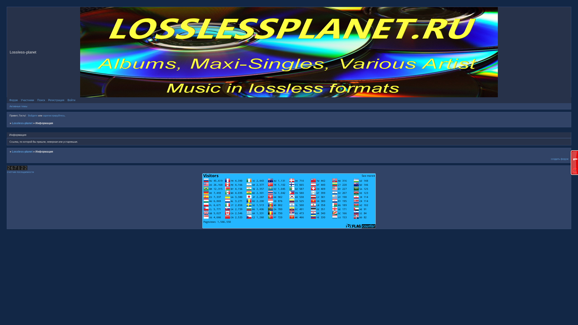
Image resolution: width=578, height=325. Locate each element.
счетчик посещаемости (20, 172)
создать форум (560, 159)
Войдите (32, 115)
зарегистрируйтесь (54, 115)
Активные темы (18, 106)
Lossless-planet (22, 123)
